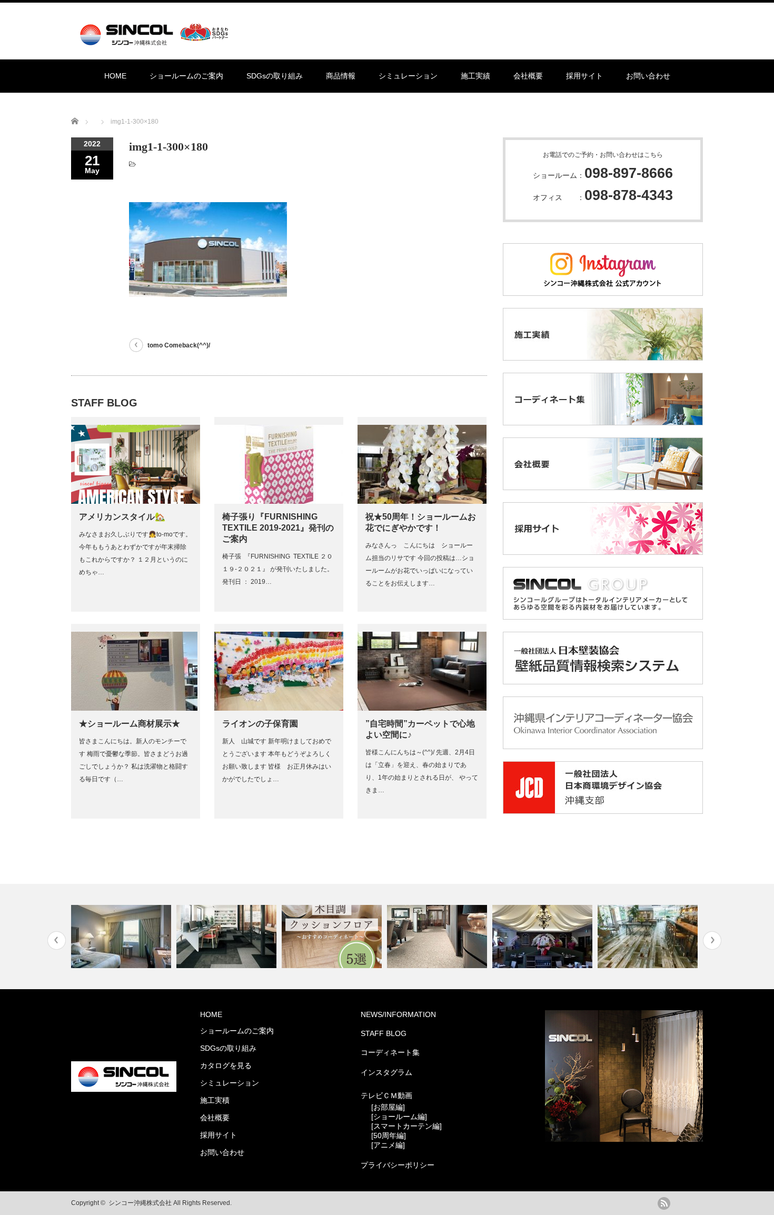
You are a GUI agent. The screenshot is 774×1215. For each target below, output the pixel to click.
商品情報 (340, 76)
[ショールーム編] (399, 1116)
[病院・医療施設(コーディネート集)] (438, 936)
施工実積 (215, 1100)
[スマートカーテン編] (406, 1126)
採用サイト (584, 76)
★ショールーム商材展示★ (129, 723)
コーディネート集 (390, 1052)
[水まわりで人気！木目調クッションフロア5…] (333, 936)
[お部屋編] (388, 1107)
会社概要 (528, 76)
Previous (56, 940)
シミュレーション (408, 76)
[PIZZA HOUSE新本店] (543, 936)
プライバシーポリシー (397, 1165)
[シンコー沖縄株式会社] (156, 41)
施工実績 (475, 76)
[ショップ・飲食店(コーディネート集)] (649, 936)
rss (664, 1203)
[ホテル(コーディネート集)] (122, 936)
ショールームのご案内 (186, 76)
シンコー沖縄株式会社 (140, 1203)
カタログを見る (226, 1065)
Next (712, 940)
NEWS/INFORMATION (398, 1014)
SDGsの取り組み (274, 76)
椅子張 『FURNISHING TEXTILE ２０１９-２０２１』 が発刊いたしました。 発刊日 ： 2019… (277, 569)
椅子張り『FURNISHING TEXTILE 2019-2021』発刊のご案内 (278, 527)
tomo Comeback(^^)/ (178, 345)
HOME (115, 76)
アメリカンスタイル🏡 (122, 516)
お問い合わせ (648, 76)
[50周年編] (388, 1135)
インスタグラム (386, 1072)
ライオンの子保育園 (260, 723)
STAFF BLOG (383, 1033)
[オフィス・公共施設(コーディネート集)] (227, 936)
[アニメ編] (388, 1145)
